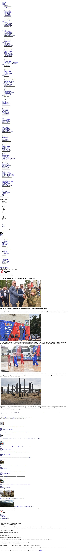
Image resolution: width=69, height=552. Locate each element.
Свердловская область (8, 58)
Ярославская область (8, 20)
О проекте (2, 513)
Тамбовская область (5, 114)
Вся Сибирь (6, 65)
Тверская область (7, 18)
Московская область (7, 6)
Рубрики (1, 235)
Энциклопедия (5, 259)
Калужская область (7, 11)
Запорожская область (6, 192)
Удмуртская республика (8, 54)
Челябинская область (8, 59)
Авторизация (2, 516)
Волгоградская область (8, 24)
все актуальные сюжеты (4, 509)
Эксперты (4, 246)
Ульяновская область (8, 55)
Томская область (7, 74)
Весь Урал (4, 153)
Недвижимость (7, 240)
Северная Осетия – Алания (9, 81)
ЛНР (5, 98)
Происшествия (5, 243)
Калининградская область (8, 33)
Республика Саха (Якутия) (9, 89)
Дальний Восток (5, 83)
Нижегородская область (8, 45)
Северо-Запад (4, 30)
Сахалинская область (8, 90)
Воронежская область (8, 9)
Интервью (6, 250)
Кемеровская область (6, 163)
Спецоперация (16, 496)
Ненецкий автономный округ (9, 35)
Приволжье (4, 42)
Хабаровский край (7, 91)
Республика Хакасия (8, 73)
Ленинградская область (8, 36)
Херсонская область (5, 193)
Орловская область (7, 15)
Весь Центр (6, 5)
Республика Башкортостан (9, 48)
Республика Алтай (7, 71)
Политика (2, 434)
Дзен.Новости (18, 412)
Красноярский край (7, 68)
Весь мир (4, 2)
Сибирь (3, 64)
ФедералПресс (3, 413)
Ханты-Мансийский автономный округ (11, 62)
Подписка (6, 252)
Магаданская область (6, 183)
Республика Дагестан (6, 172)
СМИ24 (40, 550)
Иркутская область (5, 162)
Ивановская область (7, 10)
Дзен (43, 412)
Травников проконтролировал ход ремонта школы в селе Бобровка (13, 416)
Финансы (6, 241)
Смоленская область (7, 17)
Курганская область (7, 60)
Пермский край (5, 143)
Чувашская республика (8, 56)
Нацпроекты (4, 244)
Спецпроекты (4, 251)
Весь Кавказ (6, 76)
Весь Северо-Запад (7, 31)
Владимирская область (8, 8)
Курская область (7, 13)
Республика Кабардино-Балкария (10, 78)
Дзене (13, 418)
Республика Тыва (7, 72)
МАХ (15, 412)
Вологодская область (8, 34)
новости (1, 234)
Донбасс (3, 95)
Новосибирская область (8, 69)
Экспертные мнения (7, 248)
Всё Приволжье (7, 43)
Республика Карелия (8, 39)
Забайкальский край (7, 93)
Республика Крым (7, 28)
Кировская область (7, 44)
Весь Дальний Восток (8, 84)
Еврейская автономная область (9, 86)
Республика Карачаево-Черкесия (10, 79)
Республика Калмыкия (8, 27)
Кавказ (3, 75)
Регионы (1, 0)
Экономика (6, 238)
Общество (4, 242)
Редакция (2, 515)
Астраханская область (8, 23)
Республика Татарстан (8, 51)
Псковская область (7, 38)
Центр (3, 4)
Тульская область (7, 19)
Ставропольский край (8, 82)
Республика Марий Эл (8, 49)
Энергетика (6, 239)
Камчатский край (5, 182)
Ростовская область (5, 124)
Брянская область (5, 104)
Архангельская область (8, 32)
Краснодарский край (8, 25)
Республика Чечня (7, 80)
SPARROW (41, 549)
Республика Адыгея (7, 26)
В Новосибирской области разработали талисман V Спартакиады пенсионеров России (17, 417)
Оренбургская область (8, 46)
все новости (2, 489)
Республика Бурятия (7, 94)
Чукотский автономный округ (9, 92)
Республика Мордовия (8, 50)
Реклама (3, 224)
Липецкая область (7, 14)
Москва (3, 3)
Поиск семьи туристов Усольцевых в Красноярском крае (24, 506)
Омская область (7, 70)
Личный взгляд (7, 249)
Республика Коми (7, 40)
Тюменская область (7, 61)
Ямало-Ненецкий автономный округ (10, 63)
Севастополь (6, 29)
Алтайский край (7, 66)
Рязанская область (7, 16)
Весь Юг (5, 22)
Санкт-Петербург (7, 41)
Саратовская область (8, 53)
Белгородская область (8, 7)
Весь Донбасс (6, 96)
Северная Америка (7, 478)
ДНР (5, 99)
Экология (4, 245)
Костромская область (8, 12)
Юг (3, 21)
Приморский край (7, 88)
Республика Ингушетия (6, 173)
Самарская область (7, 52)
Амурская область (7, 85)
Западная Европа (7, 473)
